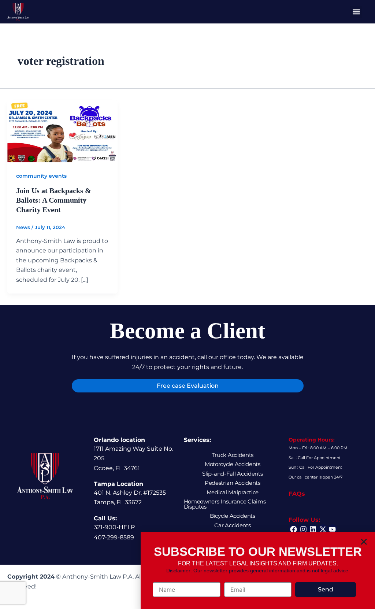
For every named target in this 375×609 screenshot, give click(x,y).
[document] (187, 304)
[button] (364, 542)
